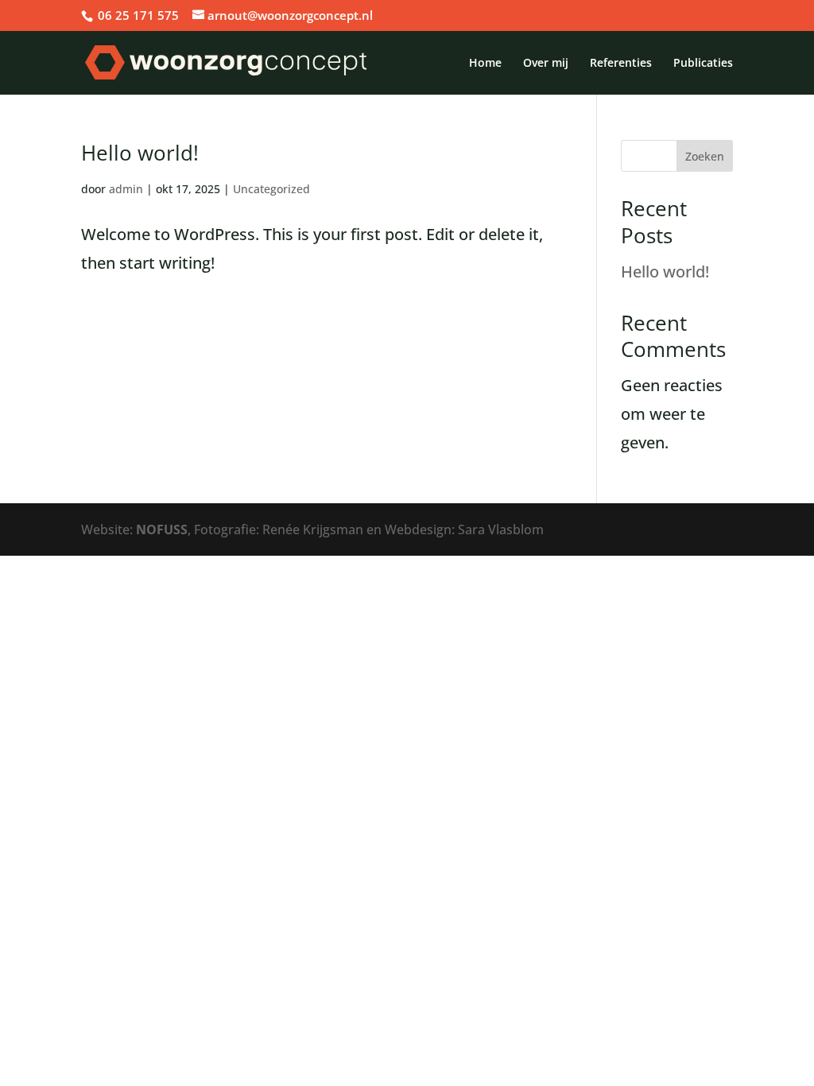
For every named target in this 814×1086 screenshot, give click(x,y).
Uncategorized (271, 188)
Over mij (545, 63)
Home (485, 63)
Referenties (621, 63)
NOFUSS (162, 529)
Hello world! (140, 152)
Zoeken (704, 156)
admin (126, 188)
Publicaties (703, 63)
